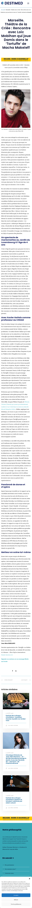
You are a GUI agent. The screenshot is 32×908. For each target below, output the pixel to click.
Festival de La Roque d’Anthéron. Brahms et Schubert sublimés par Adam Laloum (14, 800)
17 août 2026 (9, 795)
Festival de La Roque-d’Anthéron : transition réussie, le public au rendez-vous (16, 718)
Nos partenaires (9, 865)
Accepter (16, 895)
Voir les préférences (16, 904)
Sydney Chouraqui (7, 847)
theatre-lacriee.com (7, 655)
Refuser (16, 899)
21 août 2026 (9, 713)
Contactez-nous (9, 873)
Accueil (3, 9)
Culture (15, 725)
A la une (10, 725)
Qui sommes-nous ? (10, 869)
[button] (29, 879)
